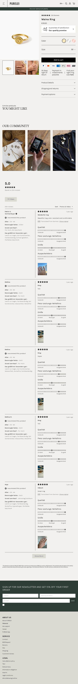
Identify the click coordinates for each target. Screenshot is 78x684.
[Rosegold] (74, 41)
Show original (63, 221)
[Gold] (64, 41)
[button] (50, 15)
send (72, 601)
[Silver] (69, 41)
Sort (56, 207)
